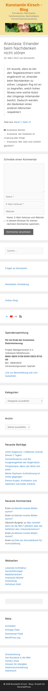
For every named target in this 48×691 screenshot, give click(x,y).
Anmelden (10, 626)
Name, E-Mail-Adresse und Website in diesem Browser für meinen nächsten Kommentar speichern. (25, 220)
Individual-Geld (13, 584)
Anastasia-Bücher (16, 130)
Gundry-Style (12, 661)
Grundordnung (12, 654)
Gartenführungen (14, 571)
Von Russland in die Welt (18, 657)
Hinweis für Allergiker (16, 664)
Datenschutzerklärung (16, 667)
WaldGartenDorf (13, 574)
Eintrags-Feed (12, 630)
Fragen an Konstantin (16, 268)
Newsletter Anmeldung (17, 284)
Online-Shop (11, 300)
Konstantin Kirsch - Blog (24, 7)
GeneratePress (24, 687)
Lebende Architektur (15, 568)
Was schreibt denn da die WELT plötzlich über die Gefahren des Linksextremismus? (23, 525)
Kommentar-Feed (14, 633)
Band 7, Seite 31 (22, 122)
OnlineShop (11, 581)
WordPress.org (12, 637)
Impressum (10, 670)
